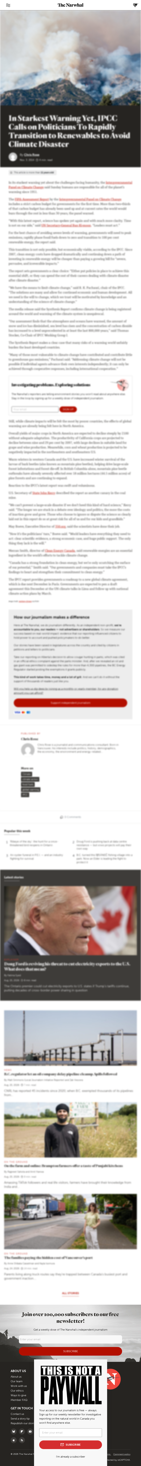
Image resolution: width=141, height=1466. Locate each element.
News (8, 1070)
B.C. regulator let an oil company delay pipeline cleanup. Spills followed (60, 1074)
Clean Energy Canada (60, 551)
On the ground (16, 1162)
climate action (30, 779)
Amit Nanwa (37, 1171)
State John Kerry (43, 493)
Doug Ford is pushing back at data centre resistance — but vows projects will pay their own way (104, 845)
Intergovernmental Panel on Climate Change (90, 199)
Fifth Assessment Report (32, 199)
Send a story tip (20, 1418)
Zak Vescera (76, 1080)
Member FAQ (19, 1400)
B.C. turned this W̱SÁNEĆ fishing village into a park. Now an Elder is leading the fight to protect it (104, 858)
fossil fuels (27, 784)
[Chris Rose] (14, 156)
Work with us (19, 1386)
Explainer (11, 959)
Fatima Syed (14, 975)
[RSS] (23, 1440)
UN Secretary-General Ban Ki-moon (66, 225)
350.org (60, 526)
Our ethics (17, 1390)
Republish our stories (24, 1423)
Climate (26, 774)
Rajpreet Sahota (16, 1171)
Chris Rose (31, 155)
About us (16, 1376)
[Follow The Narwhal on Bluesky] (14, 1431)
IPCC (25, 794)
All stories (70, 1293)
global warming (30, 789)
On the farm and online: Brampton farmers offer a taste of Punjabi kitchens (63, 1166)
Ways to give (18, 1395)
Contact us (17, 1414)
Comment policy (121, 1454)
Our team (17, 1381)
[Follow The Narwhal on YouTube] (31, 1431)
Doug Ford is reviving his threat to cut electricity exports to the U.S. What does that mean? (67, 966)
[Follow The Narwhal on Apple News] (14, 1440)
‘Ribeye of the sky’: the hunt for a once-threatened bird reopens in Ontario (34, 843)
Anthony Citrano (25, 602)
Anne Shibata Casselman (21, 1263)
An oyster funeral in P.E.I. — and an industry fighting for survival (36, 856)
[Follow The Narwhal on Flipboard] (23, 1431)
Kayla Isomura (47, 1263)
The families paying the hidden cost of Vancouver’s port (48, 1257)
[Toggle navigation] (8, 5)
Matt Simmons (16, 1080)
